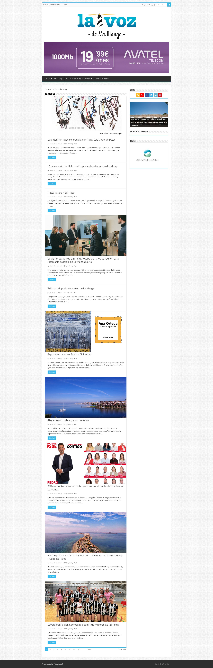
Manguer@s (58, 79)
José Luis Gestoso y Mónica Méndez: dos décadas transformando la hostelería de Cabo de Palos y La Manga (149, 123)
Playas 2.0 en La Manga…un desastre (68, 420)
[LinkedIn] (152, 4)
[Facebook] (147, 4)
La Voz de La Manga (55, 144)
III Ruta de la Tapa (100, 79)
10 (70, 649)
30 (79, 649)
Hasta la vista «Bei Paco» (62, 192)
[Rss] (142, 4)
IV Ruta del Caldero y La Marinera (78, 79)
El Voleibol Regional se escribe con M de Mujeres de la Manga (83, 624)
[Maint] (106, 58)
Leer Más (52, 157)
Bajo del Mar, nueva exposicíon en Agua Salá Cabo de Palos (81, 139)
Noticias (47, 79)
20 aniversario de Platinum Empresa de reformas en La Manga (83, 166)
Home (47, 89)
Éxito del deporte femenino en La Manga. (71, 288)
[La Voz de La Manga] (106, 24)
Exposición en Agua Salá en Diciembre (69, 354)
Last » (89, 649)
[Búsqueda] (169, 5)
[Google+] (145, 4)
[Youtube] (154, 4)
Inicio (65, 5)
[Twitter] (149, 4)
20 (74, 649)
